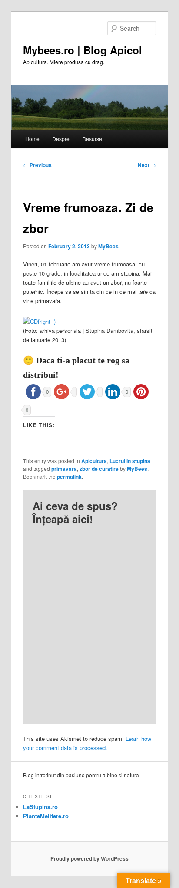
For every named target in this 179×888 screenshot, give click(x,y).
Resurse (92, 138)
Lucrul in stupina (129, 461)
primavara (64, 469)
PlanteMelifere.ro (46, 816)
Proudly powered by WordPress (89, 858)
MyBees (108, 246)
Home (32, 138)
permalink (69, 476)
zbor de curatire (99, 469)
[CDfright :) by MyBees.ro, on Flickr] (39, 321)
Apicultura (94, 461)
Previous (37, 165)
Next (147, 165)
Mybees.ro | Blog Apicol (82, 50)
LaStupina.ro (40, 806)
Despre (61, 138)
